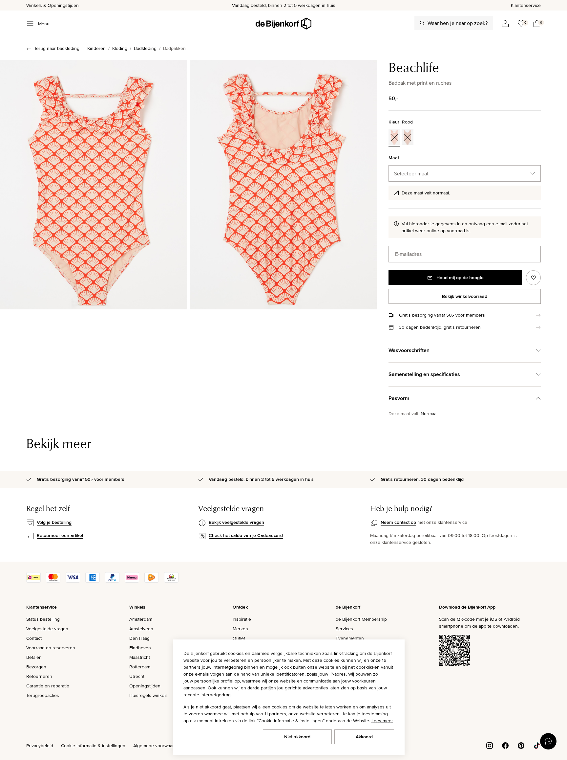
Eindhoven (140, 647)
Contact (34, 638)
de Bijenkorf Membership (361, 619)
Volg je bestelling (54, 522)
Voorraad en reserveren (50, 647)
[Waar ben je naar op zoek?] (422, 23)
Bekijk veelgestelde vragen (236, 522)
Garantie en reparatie (47, 685)
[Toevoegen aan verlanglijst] (533, 277)
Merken (240, 628)
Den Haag (139, 638)
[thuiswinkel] (171, 581)
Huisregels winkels (148, 695)
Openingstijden (144, 685)
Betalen (34, 657)
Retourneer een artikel (60, 535)
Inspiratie (242, 619)
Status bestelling (43, 619)
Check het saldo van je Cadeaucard (246, 535)
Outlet (239, 638)
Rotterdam (139, 666)
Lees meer (382, 720)
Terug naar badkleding (56, 48)
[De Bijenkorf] (283, 24)
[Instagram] (490, 745)
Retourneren (39, 676)
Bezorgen (36, 666)
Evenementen (350, 638)
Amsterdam (140, 619)
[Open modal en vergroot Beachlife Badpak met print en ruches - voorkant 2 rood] (283, 184)
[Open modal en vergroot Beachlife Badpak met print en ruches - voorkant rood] (93, 184)
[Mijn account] (505, 24)
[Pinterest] (521, 745)
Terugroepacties (42, 695)
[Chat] (548, 741)
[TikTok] (537, 745)
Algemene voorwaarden (157, 745)
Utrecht (136, 676)
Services (344, 628)
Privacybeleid (39, 745)
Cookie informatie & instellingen (93, 745)
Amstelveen (141, 628)
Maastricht (139, 657)
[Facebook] (505, 745)
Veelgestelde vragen (47, 628)
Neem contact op (398, 522)
